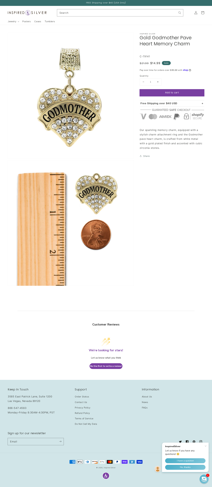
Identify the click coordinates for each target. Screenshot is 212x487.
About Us (147, 396)
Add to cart (172, 92)
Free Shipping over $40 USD (158, 103)
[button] (105, 475)
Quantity (144, 76)
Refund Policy (82, 413)
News (145, 402)
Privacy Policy (82, 407)
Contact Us (81, 402)
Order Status (82, 396)
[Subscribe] (60, 441)
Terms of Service (84, 418)
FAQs (144, 407)
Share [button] (146, 156)
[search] (120, 12)
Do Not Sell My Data (86, 424)
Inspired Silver (110, 468)
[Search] (179, 12)
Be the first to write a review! (106, 366)
